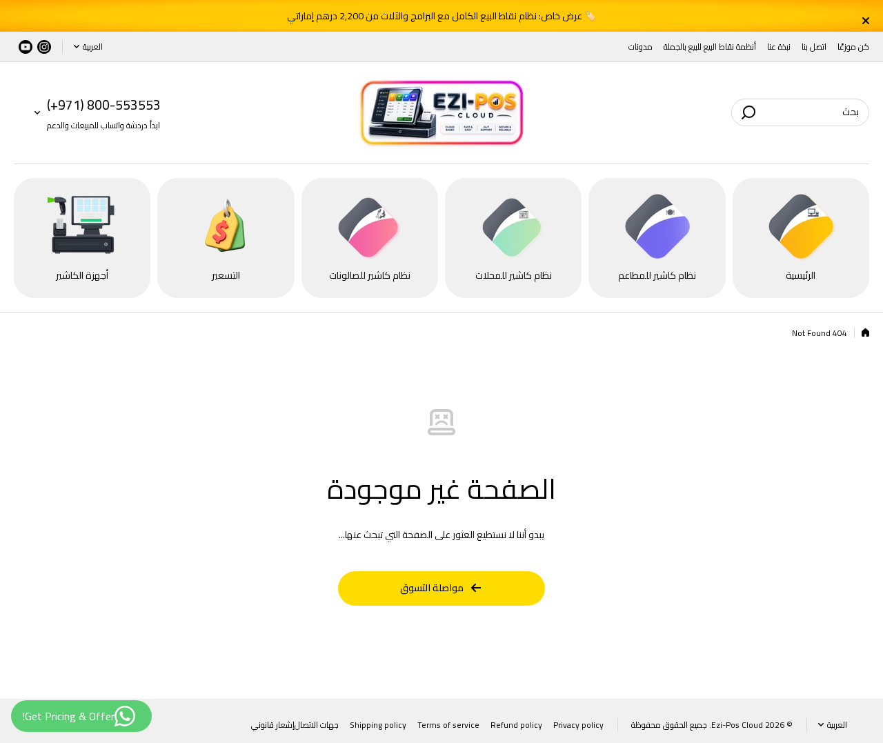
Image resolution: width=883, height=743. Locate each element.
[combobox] (800, 112)
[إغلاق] (447, 20)
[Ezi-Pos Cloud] (441, 113)
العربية (93, 47)
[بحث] (748, 112)
